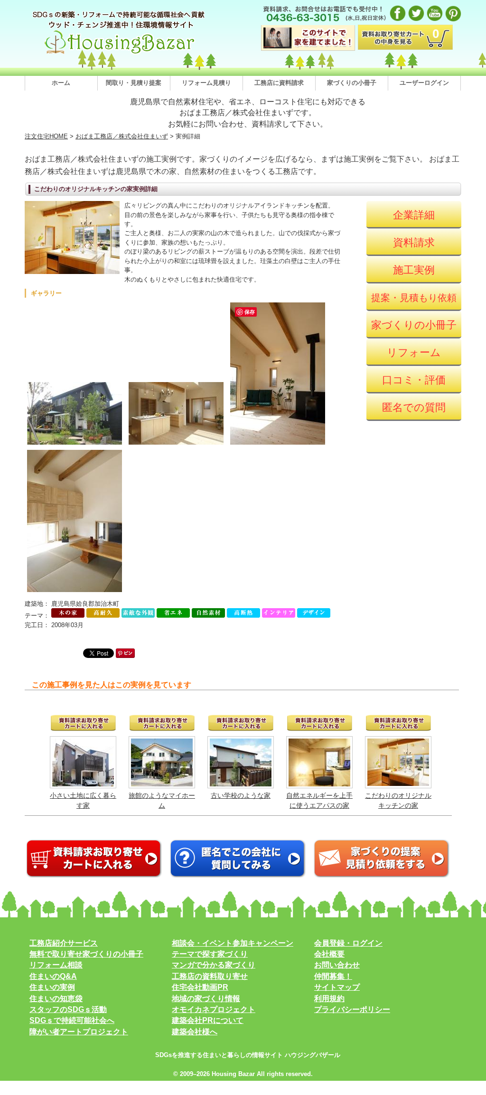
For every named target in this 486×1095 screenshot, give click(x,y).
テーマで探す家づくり (210, 954)
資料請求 (414, 242)
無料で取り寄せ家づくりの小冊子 (86, 954)
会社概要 (329, 954)
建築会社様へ (194, 1032)
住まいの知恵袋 (56, 999)
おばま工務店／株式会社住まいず (121, 136)
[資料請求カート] (94, 875)
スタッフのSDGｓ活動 (68, 1009)
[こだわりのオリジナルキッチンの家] (398, 783)
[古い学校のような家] (240, 784)
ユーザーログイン (424, 82)
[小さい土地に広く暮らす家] (83, 784)
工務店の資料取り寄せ (210, 976)
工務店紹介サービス (63, 943)
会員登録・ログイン (348, 943)
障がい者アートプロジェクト (78, 1032)
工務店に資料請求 (279, 82)
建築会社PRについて (207, 1020)
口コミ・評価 (414, 380)
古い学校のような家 (241, 795)
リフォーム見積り (206, 82)
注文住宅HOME (46, 136)
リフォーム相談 (56, 965)
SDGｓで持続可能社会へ (71, 1020)
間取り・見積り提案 (133, 82)
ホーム (61, 82)
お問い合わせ (337, 965)
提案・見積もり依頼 (414, 297)
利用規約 (329, 999)
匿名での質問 (414, 407)
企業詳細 (414, 215)
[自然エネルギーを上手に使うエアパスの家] (319, 784)
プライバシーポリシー (352, 1009)
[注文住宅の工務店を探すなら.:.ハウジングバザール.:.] (119, 53)
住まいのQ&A (53, 976)
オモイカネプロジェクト (213, 1009)
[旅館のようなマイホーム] (162, 784)
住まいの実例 (52, 987)
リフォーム (414, 352)
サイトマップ (337, 987)
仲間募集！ (333, 976)
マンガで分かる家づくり (213, 965)
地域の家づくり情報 (206, 999)
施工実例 (414, 270)
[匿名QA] (238, 875)
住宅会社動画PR (200, 987)
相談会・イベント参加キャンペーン (232, 943)
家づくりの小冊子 (351, 82)
